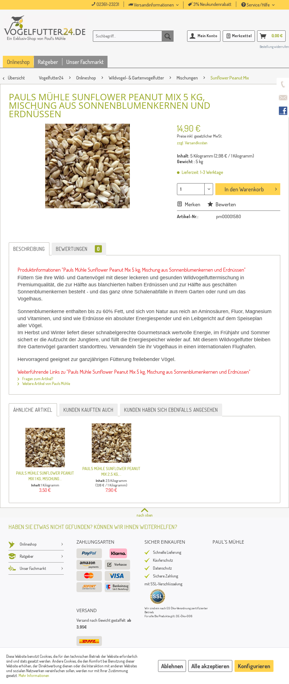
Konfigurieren (254, 666)
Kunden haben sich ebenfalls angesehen (171, 410)
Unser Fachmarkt (33, 568)
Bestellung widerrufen (274, 47)
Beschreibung (29, 249)
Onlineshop (28, 544)
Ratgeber (27, 556)
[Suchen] (168, 36)
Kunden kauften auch (88, 410)
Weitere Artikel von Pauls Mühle (45, 383)
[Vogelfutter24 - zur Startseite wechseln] (45, 37)
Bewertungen (78, 249)
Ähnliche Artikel (32, 410)
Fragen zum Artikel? (37, 378)
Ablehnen (172, 666)
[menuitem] (161, 4)
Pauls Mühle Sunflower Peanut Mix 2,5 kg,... (111, 471)
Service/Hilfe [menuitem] (258, 5)
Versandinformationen (154, 5)
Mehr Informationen (34, 675)
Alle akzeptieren (210, 666)
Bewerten (225, 204)
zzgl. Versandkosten (192, 142)
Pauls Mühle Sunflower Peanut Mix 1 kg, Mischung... (45, 475)
